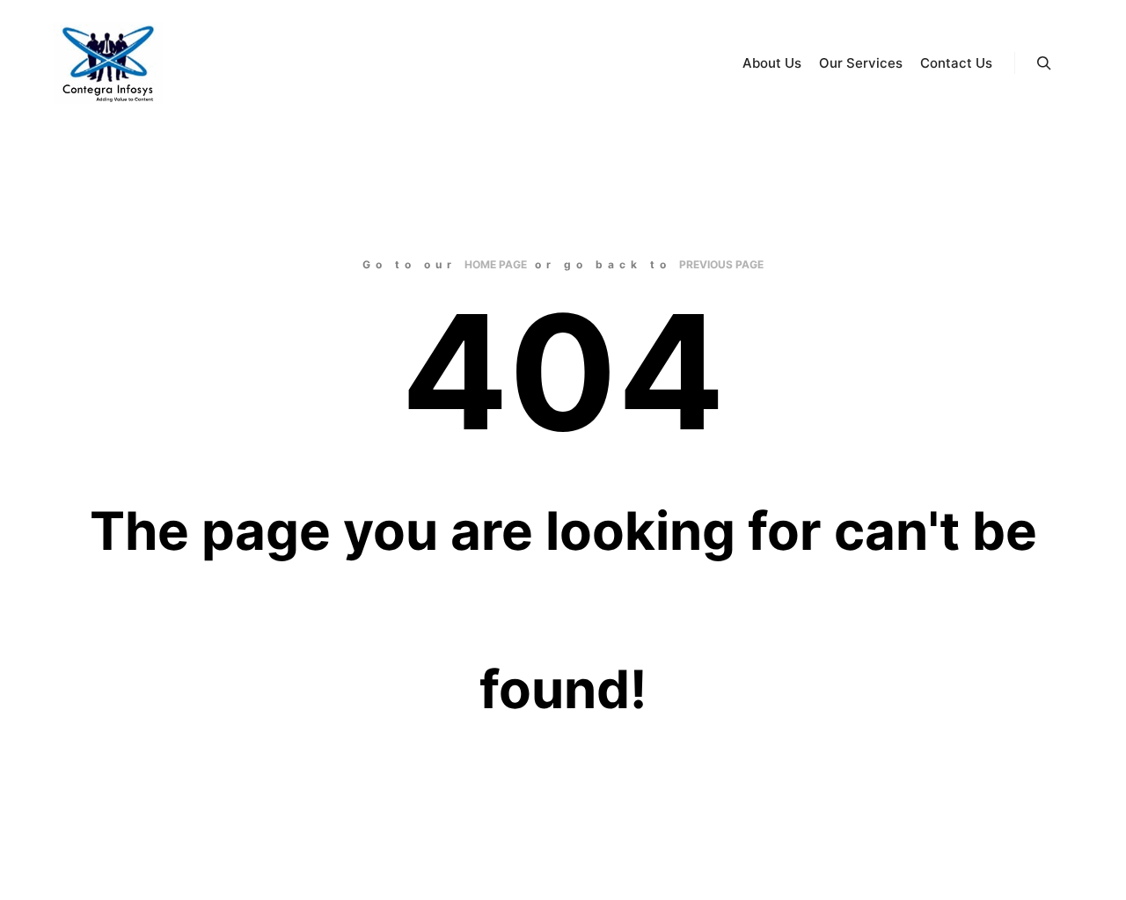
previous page (721, 264)
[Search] (1044, 63)
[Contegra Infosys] (108, 63)
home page (495, 264)
